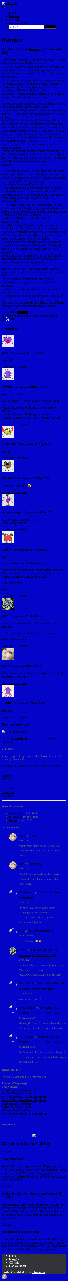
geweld (13, 315)
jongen (21, 315)
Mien (22, 949)
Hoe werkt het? (18, 23)
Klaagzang (15, 816)
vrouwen (51, 315)
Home (12, 12)
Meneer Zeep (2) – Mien (17, 1093)
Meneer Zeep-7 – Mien (16, 1110)
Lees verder (14, 1180)
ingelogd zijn (19, 738)
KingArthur (26, 892)
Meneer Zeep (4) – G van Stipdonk (24, 1100)
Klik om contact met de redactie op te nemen (31, 765)
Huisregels (8, 792)
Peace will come (13, 1159)
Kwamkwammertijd (41, 930)
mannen (30, 315)
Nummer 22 (26, 983)
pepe (22, 930)
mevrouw (40, 315)
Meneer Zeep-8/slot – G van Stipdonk (25, 1113)
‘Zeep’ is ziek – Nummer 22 (19, 1090)
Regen (13, 820)
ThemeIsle (38, 1272)
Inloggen (14, 16)
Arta (21, 835)
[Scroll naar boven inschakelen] (4, 1276)
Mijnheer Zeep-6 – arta (16, 1107)
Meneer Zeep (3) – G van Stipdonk (24, 1096)
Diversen (22, 312)
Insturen (6, 779)
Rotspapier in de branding (20, 1231)
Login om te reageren (14, 366)
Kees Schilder (27, 1007)
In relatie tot (16, 813)
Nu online (7, 795)
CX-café (14, 19)
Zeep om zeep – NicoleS (17, 1103)
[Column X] (9, 3)
